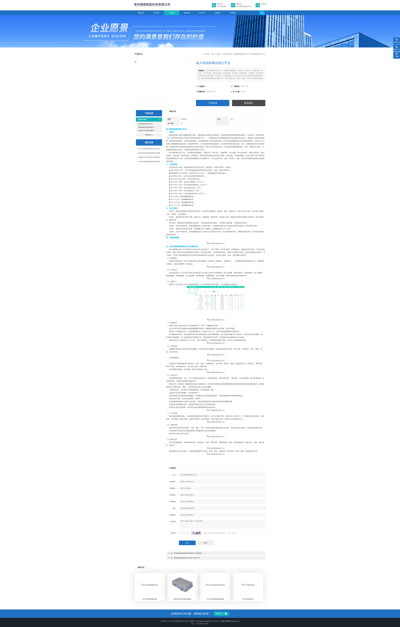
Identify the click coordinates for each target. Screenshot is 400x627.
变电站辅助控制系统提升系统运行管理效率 (188, 553)
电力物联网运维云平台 (240, 54)
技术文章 (202, 13)
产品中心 (218, 54)
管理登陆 (228, 621)
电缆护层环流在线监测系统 (182, 599)
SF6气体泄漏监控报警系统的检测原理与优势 (150, 161)
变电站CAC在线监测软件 (146, 130)
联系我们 (233, 13)
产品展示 (172, 13)
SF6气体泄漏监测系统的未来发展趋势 (150, 149)
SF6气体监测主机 (248, 599)
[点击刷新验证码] (196, 533)
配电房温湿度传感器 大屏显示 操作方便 (187, 558)
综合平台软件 (227, 54)
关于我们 (156, 13)
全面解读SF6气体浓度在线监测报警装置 (150, 157)
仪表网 (222, 621)
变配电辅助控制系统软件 (146, 127)
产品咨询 (212, 103)
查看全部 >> (149, 135)
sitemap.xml (235, 621)
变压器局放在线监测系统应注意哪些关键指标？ (150, 153)
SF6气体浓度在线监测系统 (215, 599)
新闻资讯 (187, 13)
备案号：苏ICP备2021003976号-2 (201, 621)
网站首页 (141, 13)
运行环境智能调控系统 (149, 599)
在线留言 (218, 13)
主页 (212, 54)
